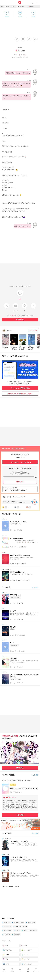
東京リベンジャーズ (29, 930)
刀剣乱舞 (6, 934)
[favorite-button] (29, 39)
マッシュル (6, 926)
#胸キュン (10, 736)
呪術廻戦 (16, 934)
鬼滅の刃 (6, 923)
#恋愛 (4, 736)
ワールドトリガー (20, 926)
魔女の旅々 (30, 923)
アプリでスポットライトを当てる (20, 462)
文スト (17, 930)
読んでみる (20, 768)
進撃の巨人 (6, 930)
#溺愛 (16, 736)
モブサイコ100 (18, 923)
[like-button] (35, 39)
